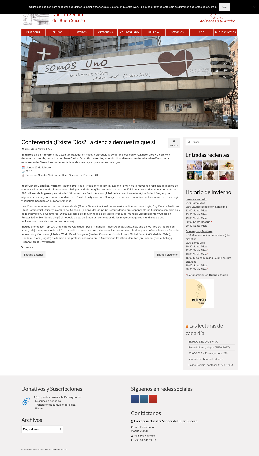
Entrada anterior (33, 254)
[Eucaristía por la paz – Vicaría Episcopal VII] (226, 165)
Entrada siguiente (167, 254)
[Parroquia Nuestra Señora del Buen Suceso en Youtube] (153, 399)
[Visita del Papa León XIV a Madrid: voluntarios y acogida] (226, 175)
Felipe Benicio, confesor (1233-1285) (210, 364)
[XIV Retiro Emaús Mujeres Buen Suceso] (210, 175)
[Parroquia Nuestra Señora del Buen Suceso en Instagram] (144, 399)
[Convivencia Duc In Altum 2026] (210, 165)
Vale (224, 6)
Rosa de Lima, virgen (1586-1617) (209, 347)
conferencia (28, 247)
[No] (254, 7)
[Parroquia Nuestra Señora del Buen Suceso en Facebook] (135, 399)
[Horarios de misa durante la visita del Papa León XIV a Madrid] (194, 165)
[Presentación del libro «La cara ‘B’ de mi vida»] (194, 175)
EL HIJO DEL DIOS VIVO (203, 341)
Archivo (41, 149)
